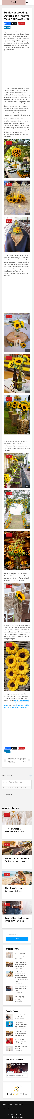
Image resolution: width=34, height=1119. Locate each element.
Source (27, 177)
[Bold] (4, 788)
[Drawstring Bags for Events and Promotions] (9, 1048)
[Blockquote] (17, 788)
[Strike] (10, 788)
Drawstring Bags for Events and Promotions (21, 1048)
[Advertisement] (17, 69)
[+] (26, 787)
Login (30, 776)
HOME (4, 1104)
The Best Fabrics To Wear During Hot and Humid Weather (21, 964)
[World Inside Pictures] (17, 1090)
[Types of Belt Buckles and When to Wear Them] (9, 988)
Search (17, 939)
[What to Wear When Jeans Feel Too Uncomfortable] (9, 1017)
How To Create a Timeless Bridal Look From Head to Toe (21, 955)
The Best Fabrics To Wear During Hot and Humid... (17, 860)
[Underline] (8, 788)
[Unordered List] (15, 788)
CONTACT (11, 1104)
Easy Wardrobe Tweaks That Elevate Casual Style (21, 998)
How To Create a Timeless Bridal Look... (15, 830)
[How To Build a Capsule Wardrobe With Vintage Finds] (9, 1041)
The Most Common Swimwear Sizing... (13, 889)
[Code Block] (19, 788)
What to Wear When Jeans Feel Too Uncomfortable (21, 1017)
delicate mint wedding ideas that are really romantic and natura (16, 703)
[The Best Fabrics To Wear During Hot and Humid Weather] (9, 964)
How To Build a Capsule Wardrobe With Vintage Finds (20, 1041)
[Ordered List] (13, 788)
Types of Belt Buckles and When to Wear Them (17, 919)
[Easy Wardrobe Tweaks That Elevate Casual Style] (9, 998)
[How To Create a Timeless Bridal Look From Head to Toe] (9, 955)
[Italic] (6, 788)
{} (24, 787)
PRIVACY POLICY (19, 1104)
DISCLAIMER (6, 1108)
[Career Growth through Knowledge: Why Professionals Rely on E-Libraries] (9, 1024)
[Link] (22, 788)
